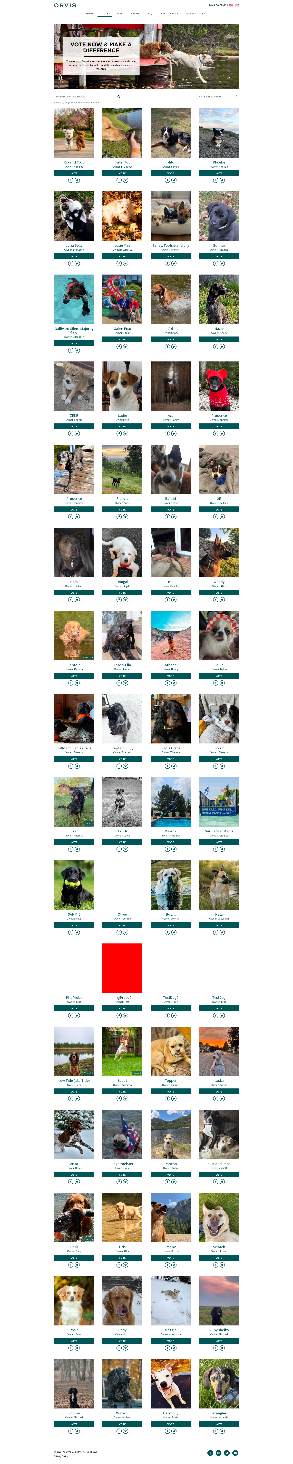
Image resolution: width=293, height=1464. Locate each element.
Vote (105, 13)
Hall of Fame (169, 13)
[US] (230, 5)
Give (120, 13)
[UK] (236, 5)
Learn (135, 13)
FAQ (150, 13)
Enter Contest (196, 13)
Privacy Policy (61, 1456)
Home (89, 13)
